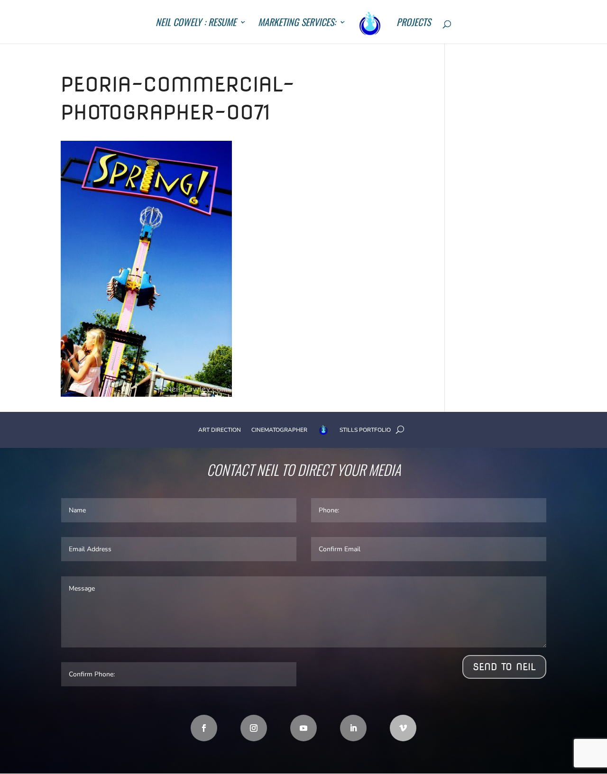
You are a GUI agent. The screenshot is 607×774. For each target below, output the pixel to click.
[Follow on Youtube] (303, 728)
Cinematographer (279, 430)
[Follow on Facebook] (204, 728)
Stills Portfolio (365, 430)
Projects (413, 23)
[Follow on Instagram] (253, 728)
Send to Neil (504, 667)
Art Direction (219, 430)
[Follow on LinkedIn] (353, 728)
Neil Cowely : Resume (196, 23)
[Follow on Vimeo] (403, 728)
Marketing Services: (297, 23)
